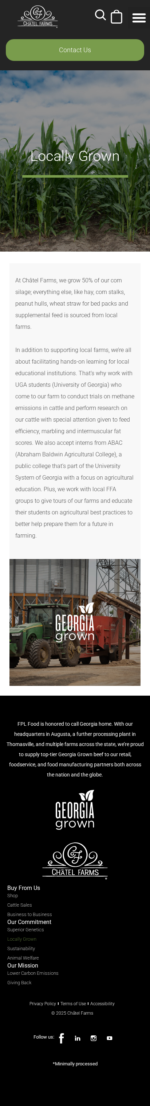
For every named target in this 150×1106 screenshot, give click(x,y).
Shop (12, 895)
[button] (100, 16)
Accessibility (102, 1003)
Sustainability (21, 948)
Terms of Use (73, 1003)
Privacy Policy (42, 1003)
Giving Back (19, 982)
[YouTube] (109, 1038)
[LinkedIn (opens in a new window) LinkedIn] (77, 1038)
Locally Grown (21, 939)
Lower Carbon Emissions (33, 973)
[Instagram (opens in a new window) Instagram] (93, 1038)
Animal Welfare (23, 958)
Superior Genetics (25, 929)
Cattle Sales (19, 905)
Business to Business (29, 914)
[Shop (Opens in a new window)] (116, 17)
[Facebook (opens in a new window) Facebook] (61, 1038)
